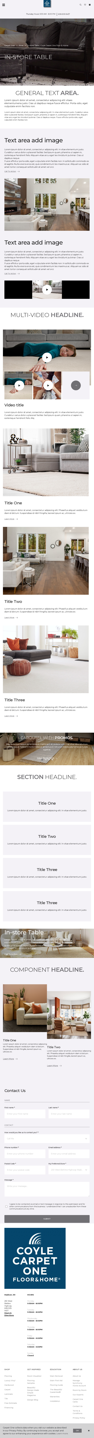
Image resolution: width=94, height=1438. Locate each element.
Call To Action (10, 171)
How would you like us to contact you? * (21, 1132)
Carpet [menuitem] (7, 1389)
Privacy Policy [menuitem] (79, 1418)
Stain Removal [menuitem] (56, 1376)
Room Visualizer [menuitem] (34, 1376)
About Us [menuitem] (77, 1376)
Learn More (9, 519)
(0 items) (90, 5)
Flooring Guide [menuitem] (56, 1385)
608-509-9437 (64, 14)
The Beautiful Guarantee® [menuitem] (56, 1390)
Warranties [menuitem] (55, 1397)
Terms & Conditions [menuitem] (77, 1412)
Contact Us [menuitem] (77, 1406)
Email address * (55, 1147)
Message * (8, 1180)
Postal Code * (10, 1164)
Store (21, 45)
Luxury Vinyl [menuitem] (9, 1380)
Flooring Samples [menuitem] (31, 1381)
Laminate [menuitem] (8, 1394)
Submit (47, 1219)
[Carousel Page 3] (49, 759)
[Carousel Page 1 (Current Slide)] (42, 760)
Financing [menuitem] (8, 1408)
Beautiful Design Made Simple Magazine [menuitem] (33, 1391)
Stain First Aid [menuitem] (56, 1380)
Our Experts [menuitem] (78, 1395)
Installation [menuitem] (55, 1401)
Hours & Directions (9, 1314)
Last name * (53, 1107)
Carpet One (9, 45)
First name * (9, 1107)
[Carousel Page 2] (46, 759)
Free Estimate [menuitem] (10, 1403)
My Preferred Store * (57, 1164)
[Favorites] (85, 5)
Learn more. (62, 1433)
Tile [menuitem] (6, 1399)
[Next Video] (76, 385)
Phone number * (11, 1147)
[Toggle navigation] (3, 4)
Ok (77, 1430)
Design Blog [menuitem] (32, 1400)
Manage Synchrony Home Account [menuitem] (79, 1383)
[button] (80, 5)
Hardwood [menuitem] (9, 1385)
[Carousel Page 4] (52, 759)
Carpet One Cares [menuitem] (78, 1400)
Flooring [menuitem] (8, 1376)
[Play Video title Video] (19, 385)
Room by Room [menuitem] (79, 1390)
